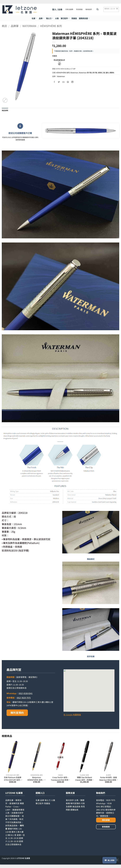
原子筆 (94, 72)
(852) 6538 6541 (25, 693)
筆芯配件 (64, 18)
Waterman (29, 26)
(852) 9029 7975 (24, 697)
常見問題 (79, 9)
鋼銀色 (112, 72)
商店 (4, 26)
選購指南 (74, 809)
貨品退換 (13, 825)
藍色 (107, 72)
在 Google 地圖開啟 (72, 714)
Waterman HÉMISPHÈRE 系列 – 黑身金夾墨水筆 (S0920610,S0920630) (36, 778)
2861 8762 (100, 809)
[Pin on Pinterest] (68, 82)
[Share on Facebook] (54, 82)
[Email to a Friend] (63, 82)
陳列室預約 (17, 712)
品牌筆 (15, 26)
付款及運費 (69, 9)
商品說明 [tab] (5, 110)
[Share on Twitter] (59, 82)
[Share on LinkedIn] (72, 82)
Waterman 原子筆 (85, 72)
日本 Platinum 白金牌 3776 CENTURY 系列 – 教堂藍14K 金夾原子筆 (12, 778)
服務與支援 (83, 18)
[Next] (119, 763)
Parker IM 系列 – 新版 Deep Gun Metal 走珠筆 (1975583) (108, 778)
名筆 (33, 18)
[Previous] (2, 763)
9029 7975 (110, 800)
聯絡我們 (89, 9)
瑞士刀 (48, 18)
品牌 (40, 18)
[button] (57, 9)
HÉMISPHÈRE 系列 (51, 26)
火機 (57, 18)
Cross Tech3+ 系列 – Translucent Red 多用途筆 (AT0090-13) (60, 778)
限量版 (74, 18)
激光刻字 (70, 800)
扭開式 (100, 72)
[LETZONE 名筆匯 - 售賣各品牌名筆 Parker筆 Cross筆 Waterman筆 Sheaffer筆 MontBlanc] (19, 9)
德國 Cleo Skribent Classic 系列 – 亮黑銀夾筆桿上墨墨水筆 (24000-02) (84, 778)
